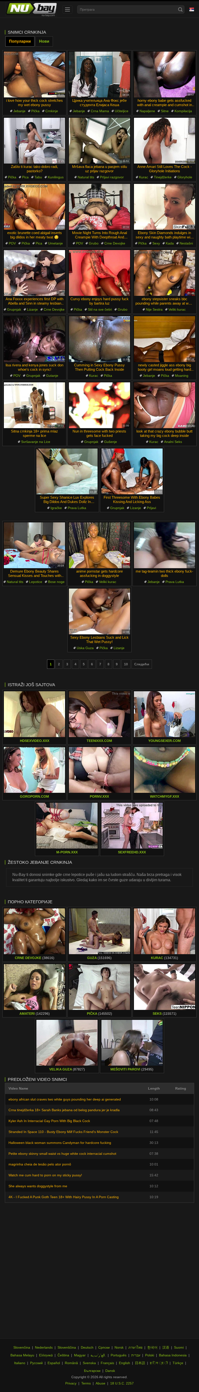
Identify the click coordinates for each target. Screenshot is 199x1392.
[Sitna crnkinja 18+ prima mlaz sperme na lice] (34, 405)
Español (54, 1363)
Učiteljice (121, 111)
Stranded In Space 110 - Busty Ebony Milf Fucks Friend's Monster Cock (63, 1132)
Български (92, 1371)
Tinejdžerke (163, 177)
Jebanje (19, 111)
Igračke (56, 508)
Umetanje (55, 243)
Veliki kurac (177, 309)
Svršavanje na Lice (35, 442)
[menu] (67, 9)
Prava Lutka (77, 508)
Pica (25, 177)
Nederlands (44, 1347)
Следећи (141, 664)
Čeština (63, 1355)
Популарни (20, 41)
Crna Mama (100, 111)
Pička (35, 111)
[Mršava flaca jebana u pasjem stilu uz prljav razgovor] (99, 141)
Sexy (156, 243)
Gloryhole (184, 177)
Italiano (19, 1363)
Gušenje (110, 442)
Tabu (38, 177)
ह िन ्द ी (159, 1363)
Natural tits (86, 177)
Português (118, 1355)
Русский (36, 1363)
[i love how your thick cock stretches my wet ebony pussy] (34, 74)
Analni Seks (173, 442)
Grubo (94, 243)
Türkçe (178, 1363)
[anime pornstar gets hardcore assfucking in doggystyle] (99, 545)
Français (107, 1363)
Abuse (100, 1383)
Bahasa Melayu (22, 1355)
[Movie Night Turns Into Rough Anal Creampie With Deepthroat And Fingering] (99, 207)
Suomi (179, 1347)
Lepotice (35, 582)
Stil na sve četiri (100, 309)
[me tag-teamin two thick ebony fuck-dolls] (164, 545)
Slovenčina (21, 1347)
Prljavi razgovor (112, 177)
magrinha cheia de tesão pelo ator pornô (39, 1164)
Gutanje (52, 375)
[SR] (191, 9)
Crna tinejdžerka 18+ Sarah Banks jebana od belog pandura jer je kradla (64, 1110)
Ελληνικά (46, 1355)
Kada (170, 243)
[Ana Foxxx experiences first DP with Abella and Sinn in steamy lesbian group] (34, 273)
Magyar (80, 1355)
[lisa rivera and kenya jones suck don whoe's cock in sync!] (34, 339)
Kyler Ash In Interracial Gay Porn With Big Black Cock (49, 1121)
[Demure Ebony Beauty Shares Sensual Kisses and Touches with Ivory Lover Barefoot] (34, 545)
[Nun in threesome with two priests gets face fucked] (99, 405)
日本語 (140, 1363)
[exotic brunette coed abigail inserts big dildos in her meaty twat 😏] (34, 207)
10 (126, 664)
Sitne (165, 111)
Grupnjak (14, 309)
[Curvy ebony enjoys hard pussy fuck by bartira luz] (99, 273)
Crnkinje (51, 111)
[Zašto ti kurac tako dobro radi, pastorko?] (34, 141)
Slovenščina (67, 1347)
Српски (104, 1347)
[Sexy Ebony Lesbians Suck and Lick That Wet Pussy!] (99, 611)
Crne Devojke (114, 243)
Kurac (143, 177)
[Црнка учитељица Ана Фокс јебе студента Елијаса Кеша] (99, 74)
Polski (149, 1355)
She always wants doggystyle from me (37, 1186)
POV (12, 243)
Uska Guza (85, 648)
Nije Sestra (154, 309)
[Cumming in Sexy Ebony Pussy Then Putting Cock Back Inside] (99, 339)
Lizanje (32, 309)
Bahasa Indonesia (173, 1355)
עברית (135, 1355)
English (124, 1363)
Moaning (181, 375)
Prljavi (151, 508)
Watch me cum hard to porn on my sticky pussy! (45, 1175)
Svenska (89, 1363)
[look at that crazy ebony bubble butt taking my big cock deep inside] (164, 405)
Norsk (119, 1347)
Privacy (70, 1383)
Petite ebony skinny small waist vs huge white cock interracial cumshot (62, 1154)
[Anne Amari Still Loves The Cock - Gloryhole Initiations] (164, 141)
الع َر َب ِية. (98, 1355)
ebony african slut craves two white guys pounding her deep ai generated (64, 1099)
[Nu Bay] (31, 9)
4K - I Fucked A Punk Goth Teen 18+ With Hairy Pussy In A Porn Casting (63, 1197)
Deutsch (87, 1347)
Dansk (110, 1371)
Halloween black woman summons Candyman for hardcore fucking (59, 1143)
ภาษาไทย (135, 1347)
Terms (86, 1383)
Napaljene (147, 111)
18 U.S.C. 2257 (122, 1383)
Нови (44, 41)
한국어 (152, 1347)
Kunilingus (56, 177)
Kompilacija (183, 111)
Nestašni (186, 243)
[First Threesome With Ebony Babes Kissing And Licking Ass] (132, 471)
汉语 (165, 1347)
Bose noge (56, 582)
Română (71, 1363)
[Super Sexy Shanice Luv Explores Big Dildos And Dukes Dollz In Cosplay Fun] (67, 471)
